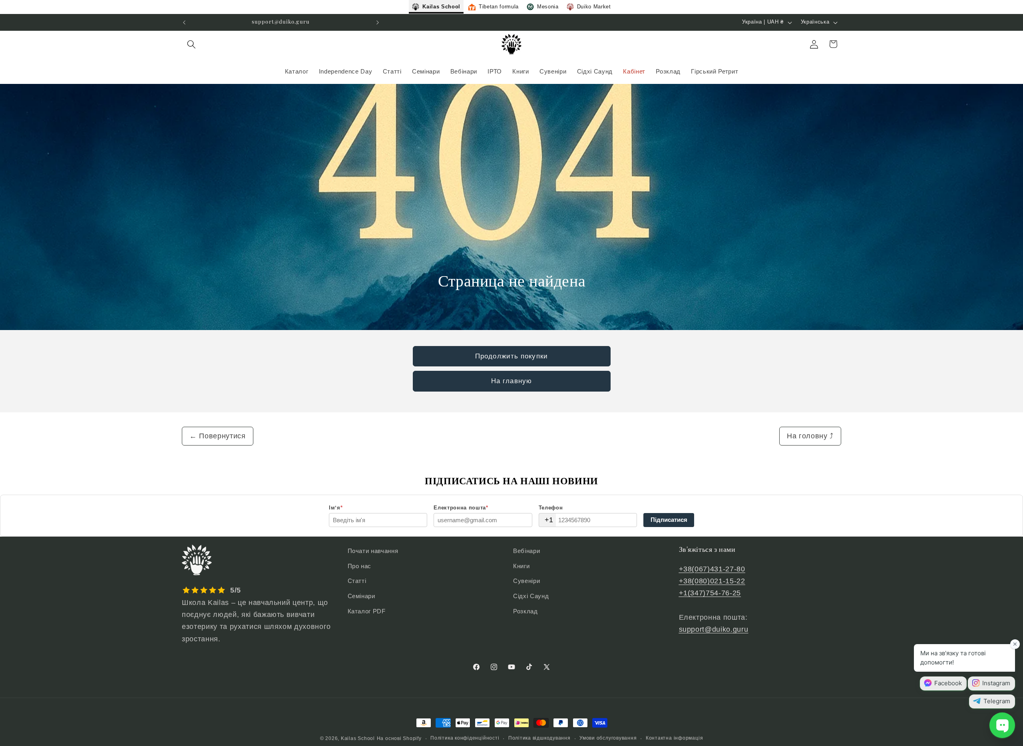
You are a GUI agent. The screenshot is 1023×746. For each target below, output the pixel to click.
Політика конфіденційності (464, 738)
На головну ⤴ (810, 436)
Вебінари (526, 550)
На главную (511, 380)
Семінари (361, 596)
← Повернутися (217, 436)
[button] (191, 44)
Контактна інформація (674, 738)
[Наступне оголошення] (377, 22)
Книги (521, 566)
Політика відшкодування (539, 738)
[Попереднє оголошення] (184, 22)
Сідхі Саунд (531, 596)
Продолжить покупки (511, 356)
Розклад (525, 611)
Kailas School (358, 738)
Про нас (360, 566)
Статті (357, 580)
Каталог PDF (367, 611)
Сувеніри (526, 580)
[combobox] (547, 520)
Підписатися (669, 519)
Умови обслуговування (608, 738)
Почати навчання (373, 550)
